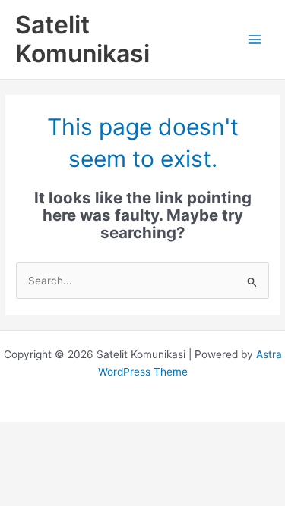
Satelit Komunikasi (82, 39)
